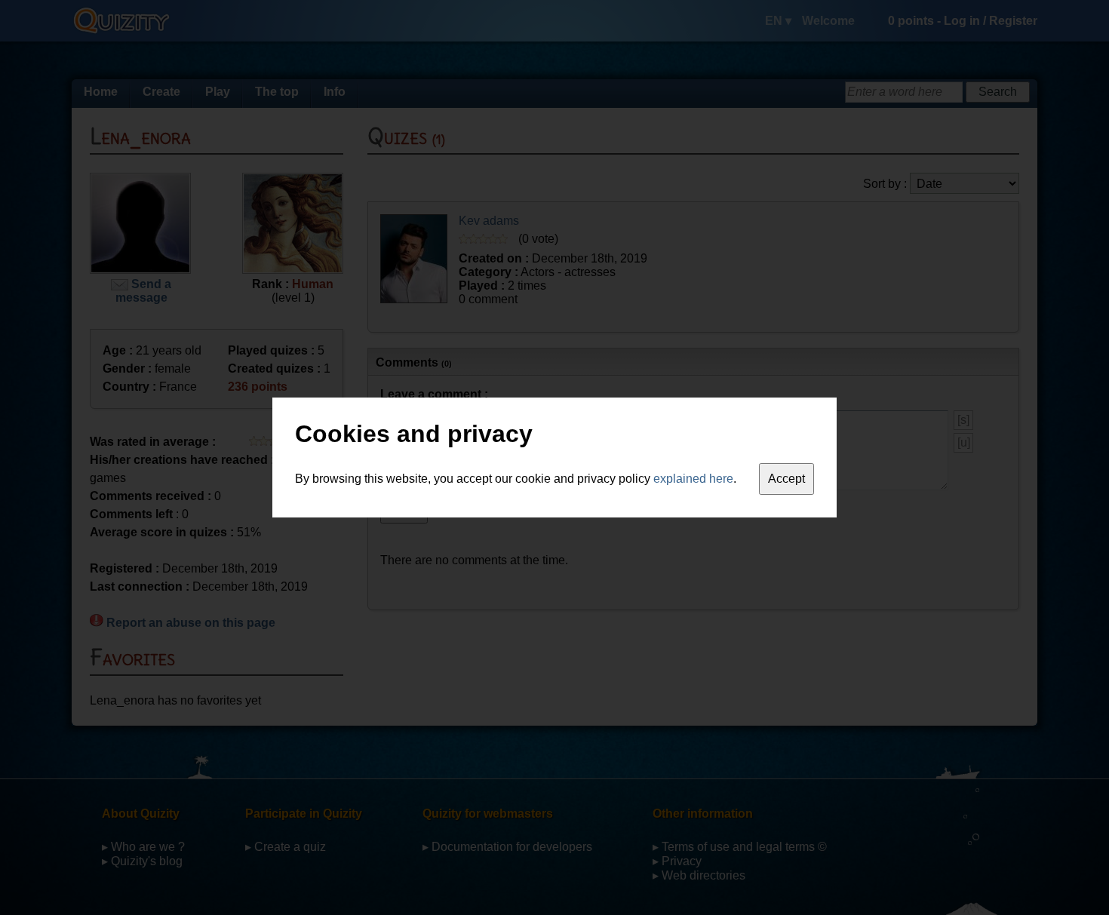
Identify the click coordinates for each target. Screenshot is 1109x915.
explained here (693, 478)
